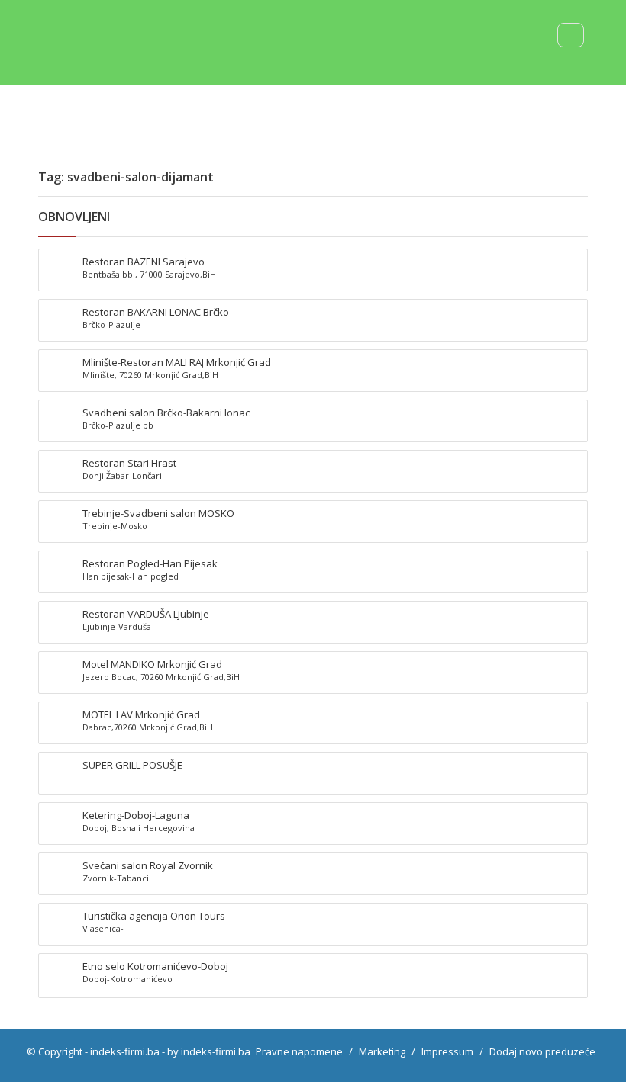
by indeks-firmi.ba (208, 1051)
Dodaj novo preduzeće (542, 1051)
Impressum (447, 1051)
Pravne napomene (299, 1051)
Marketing (382, 1051)
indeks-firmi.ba (125, 1051)
